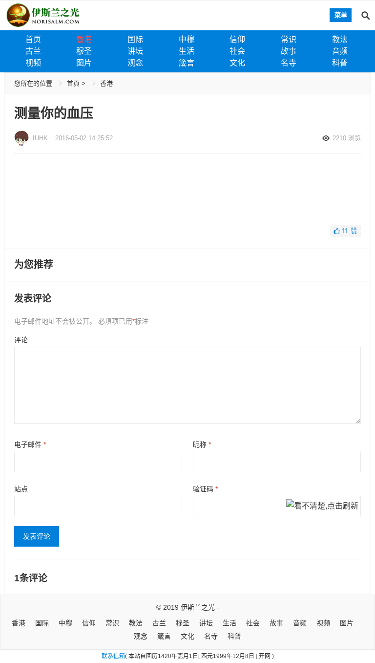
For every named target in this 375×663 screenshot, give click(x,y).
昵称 (202, 444)
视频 (33, 63)
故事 (288, 51)
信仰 (237, 39)
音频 (340, 51)
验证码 (205, 489)
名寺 (288, 63)
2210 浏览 (347, 138)
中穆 (186, 39)
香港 (84, 39)
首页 (33, 39)
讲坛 (135, 51)
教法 (340, 39)
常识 (288, 39)
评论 (21, 340)
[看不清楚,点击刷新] (322, 506)
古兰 (33, 51)
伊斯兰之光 (198, 607)
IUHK (40, 138)
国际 (135, 39)
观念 (135, 63)
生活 (186, 51)
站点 (21, 489)
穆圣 (84, 51)
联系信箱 (113, 656)
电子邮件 (30, 444)
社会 (237, 51)
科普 (340, 63)
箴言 (186, 63)
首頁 (73, 83)
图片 (84, 63)
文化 (237, 63)
